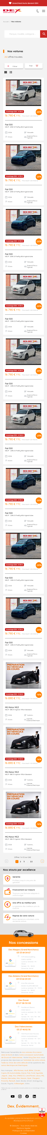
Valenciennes (16, 1057)
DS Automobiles (13, 1073)
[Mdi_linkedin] (34, 1096)
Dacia (23, 1073)
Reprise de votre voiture (23, 916)
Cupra (3, 1073)
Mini (18, 1078)
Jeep (10, 1075)
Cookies (23, 1133)
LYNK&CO (21, 1075)
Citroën (37, 1070)
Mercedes (12, 1078)
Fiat (28, 1073)
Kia (14, 1075)
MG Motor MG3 (12, 707)
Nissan (23, 1078)
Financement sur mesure (24, 890)
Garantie (16, 877)
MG (42, 1075)
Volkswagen (19, 1083)
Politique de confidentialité (24, 1131)
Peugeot (35, 1078)
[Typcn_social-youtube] (12, 1096)
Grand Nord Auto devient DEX (25, 3)
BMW (31, 1070)
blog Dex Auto (34, 1057)
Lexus (38, 1075)
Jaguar (4, 1075)
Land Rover (30, 1075)
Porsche (4, 1081)
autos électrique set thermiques (14, 1065)
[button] (13, 65)
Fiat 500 (9, 124)
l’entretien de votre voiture (34, 1060)
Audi (26, 1070)
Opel (29, 1078)
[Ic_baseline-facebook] (27, 1096)
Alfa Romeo (19, 1070)
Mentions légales (23, 1128)
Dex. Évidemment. (23, 1106)
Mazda (4, 1078)
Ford (33, 1073)
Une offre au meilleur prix (24, 903)
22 (31, 861)
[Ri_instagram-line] (20, 1096)
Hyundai (39, 1073)
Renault (12, 1081)
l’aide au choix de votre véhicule (14, 1063)
